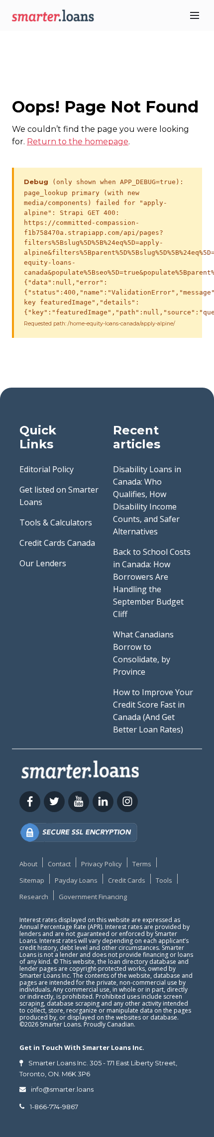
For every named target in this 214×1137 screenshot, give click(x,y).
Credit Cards (126, 880)
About (28, 863)
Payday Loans (76, 880)
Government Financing (93, 896)
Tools (164, 880)
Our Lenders (42, 563)
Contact (59, 863)
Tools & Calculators (55, 522)
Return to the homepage (77, 141)
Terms (141, 863)
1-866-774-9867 (54, 1107)
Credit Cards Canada (57, 542)
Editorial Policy (46, 469)
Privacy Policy (101, 863)
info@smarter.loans (62, 1089)
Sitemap (31, 880)
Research (33, 896)
